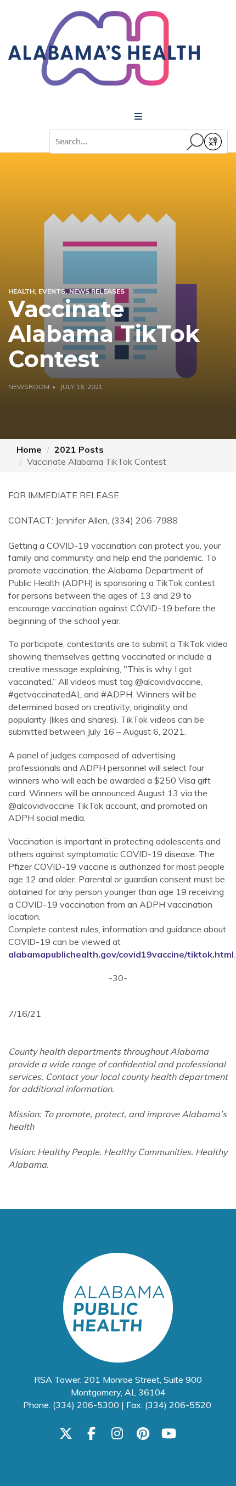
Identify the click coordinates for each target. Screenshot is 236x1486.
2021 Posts (79, 449)
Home (29, 449)
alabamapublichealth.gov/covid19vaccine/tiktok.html (121, 954)
